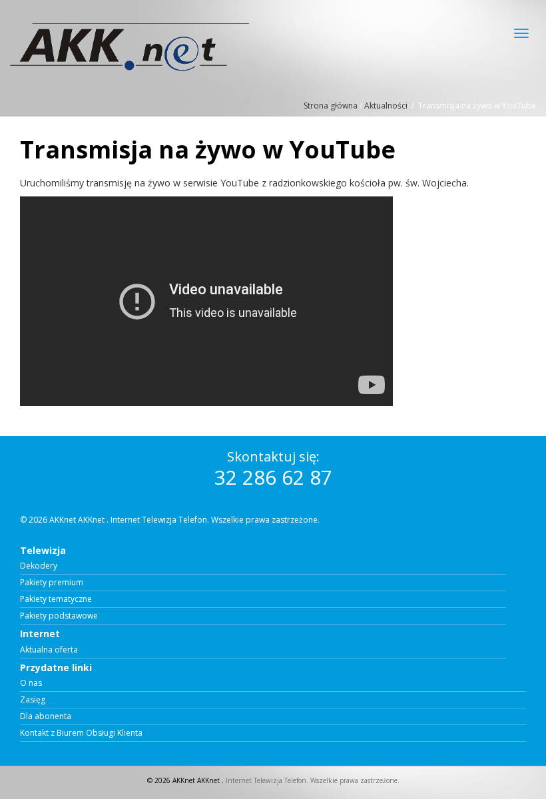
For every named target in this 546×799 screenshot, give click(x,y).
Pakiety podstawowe (59, 616)
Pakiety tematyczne (56, 599)
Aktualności (386, 105)
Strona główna (331, 105)
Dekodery (38, 566)
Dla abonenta (45, 716)
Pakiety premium (51, 583)
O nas (31, 683)
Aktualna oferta (49, 650)
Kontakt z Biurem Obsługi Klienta (81, 733)
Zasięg (32, 700)
